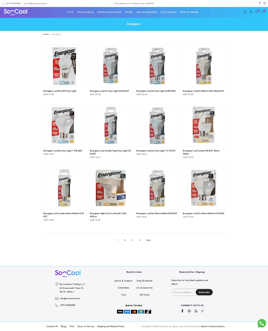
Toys (70, 12)
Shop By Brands (144, 280)
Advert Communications (213, 326)
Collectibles (85, 12)
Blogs (64, 326)
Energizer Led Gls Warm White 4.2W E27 (156, 213)
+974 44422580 (13, 3)
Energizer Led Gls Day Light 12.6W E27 (109, 91)
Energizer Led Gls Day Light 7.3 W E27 (156, 150)
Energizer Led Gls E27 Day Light (59, 91)
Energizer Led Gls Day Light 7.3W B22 (62, 150)
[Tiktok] (202, 311)
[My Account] (251, 12)
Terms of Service (85, 326)
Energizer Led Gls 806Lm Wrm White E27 (203, 91)
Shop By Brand (189, 12)
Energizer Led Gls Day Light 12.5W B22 (156, 91)
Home (46, 34)
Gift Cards (145, 294)
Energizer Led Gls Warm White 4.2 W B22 (203, 213)
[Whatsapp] (196, 311)
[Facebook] (183, 311)
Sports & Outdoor (109, 12)
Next (148, 240)
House (129, 12)
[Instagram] (189, 311)
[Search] (245, 12)
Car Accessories (146, 12)
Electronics (169, 12)
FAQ (72, 326)
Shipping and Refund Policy (110, 326)
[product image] (64, 66)
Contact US (52, 326)
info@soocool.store (37, 3)
